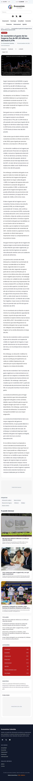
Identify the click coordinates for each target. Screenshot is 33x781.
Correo (3, 766)
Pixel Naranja (21, 775)
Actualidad (21, 21)
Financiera (9, 24)
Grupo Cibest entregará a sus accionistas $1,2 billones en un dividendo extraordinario (16, 638)
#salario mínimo (5, 505)
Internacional (17, 24)
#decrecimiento (17, 500)
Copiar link (5, 52)
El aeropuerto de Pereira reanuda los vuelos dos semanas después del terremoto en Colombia (14, 624)
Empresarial (5, 21)
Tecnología (13, 21)
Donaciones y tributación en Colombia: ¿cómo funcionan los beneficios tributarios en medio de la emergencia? (15, 633)
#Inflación (16, 503)
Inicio (2, 28)
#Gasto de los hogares (7, 503)
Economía (28, 21)
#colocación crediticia (6, 500)
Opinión (24, 24)
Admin (2, 764)
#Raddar (23, 503)
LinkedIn (21, 49)
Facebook (10, 49)
